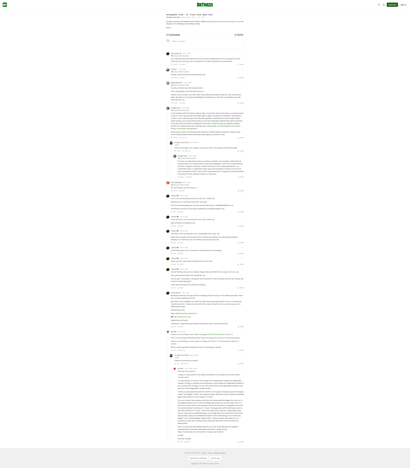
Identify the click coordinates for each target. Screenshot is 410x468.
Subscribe (392, 5)
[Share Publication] (384, 5)
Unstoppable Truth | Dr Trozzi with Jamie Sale (189, 14)
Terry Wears (175, 53)
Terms (210, 453)
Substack (194, 463)
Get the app (215, 458)
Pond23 (174, 69)
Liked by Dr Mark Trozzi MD (181, 56)
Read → (169, 28)
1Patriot (174, 196)
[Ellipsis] (243, 53)
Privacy (204, 453)
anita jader (175, 293)
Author (177, 145)
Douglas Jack (175, 108)
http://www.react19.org (182, 317)
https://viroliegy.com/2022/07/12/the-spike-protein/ (220, 338)
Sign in (403, 5)
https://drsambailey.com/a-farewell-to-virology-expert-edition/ (201, 432)
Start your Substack (199, 458)
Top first (240, 35)
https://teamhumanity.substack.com (184, 313)
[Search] (379, 5)
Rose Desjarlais (176, 182)
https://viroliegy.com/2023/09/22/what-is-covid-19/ (213, 334)
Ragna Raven (175, 82)
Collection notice (220, 453)
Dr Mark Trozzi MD (173, 17)
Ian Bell (173, 331)
